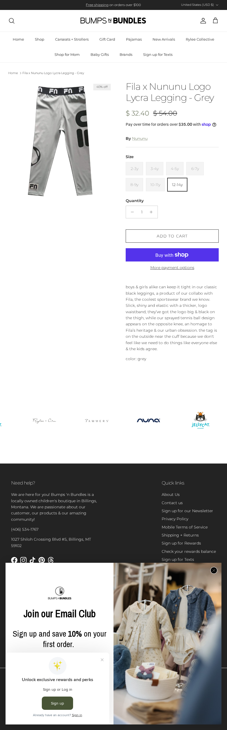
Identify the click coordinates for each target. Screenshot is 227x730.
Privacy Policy (175, 518)
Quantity (135, 200)
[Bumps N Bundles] (113, 20)
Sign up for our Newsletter (187, 510)
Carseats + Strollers (72, 39)
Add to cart (172, 236)
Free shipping (97, 5)
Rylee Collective (200, 39)
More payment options (172, 267)
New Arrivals (164, 39)
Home (18, 39)
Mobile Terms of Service (185, 527)
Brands (126, 54)
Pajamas (134, 39)
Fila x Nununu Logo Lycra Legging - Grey (53, 73)
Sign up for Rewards (181, 543)
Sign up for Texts (157, 54)
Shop (39, 39)
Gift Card (107, 39)
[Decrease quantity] (131, 212)
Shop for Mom (67, 54)
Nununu (140, 138)
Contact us (172, 502)
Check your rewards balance (189, 551)
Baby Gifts (100, 54)
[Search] (11, 20)
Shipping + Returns (180, 535)
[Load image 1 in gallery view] (61, 140)
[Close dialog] (213, 570)
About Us (171, 494)
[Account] (202, 20)
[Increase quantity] (153, 212)
